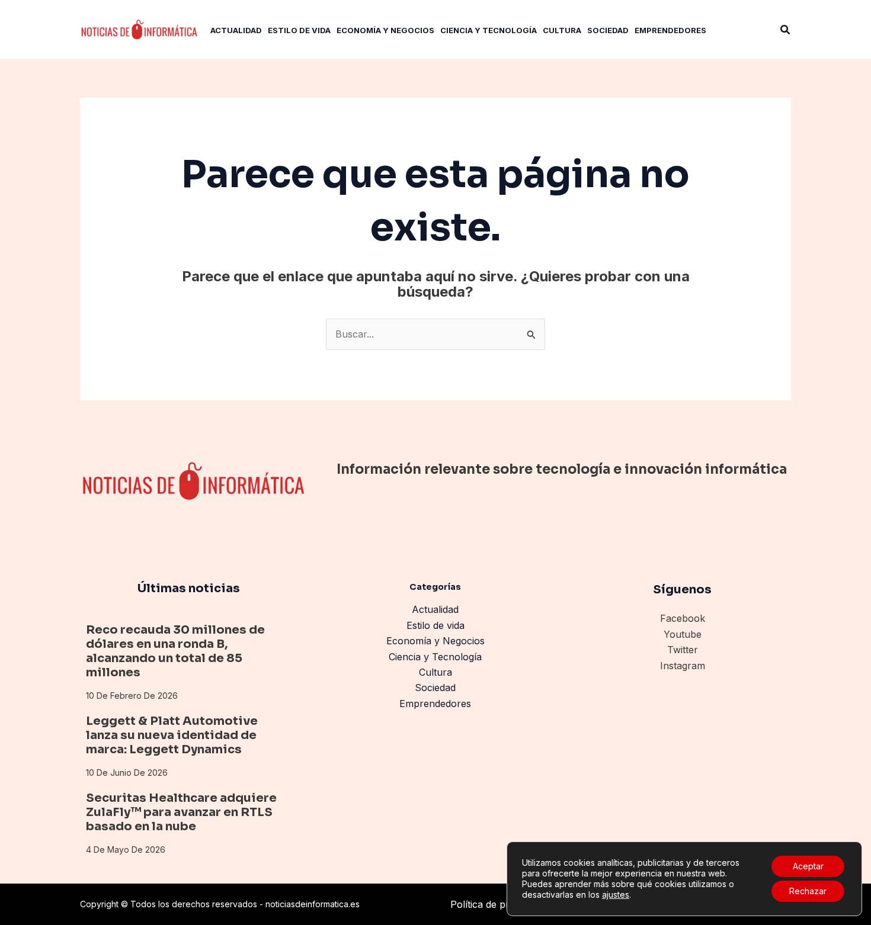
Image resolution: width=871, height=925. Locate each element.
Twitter (682, 650)
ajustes (615, 894)
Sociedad (435, 687)
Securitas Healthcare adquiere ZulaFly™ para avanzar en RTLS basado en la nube (181, 812)
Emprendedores (435, 703)
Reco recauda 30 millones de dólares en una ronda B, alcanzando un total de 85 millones (175, 651)
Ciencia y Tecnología (435, 657)
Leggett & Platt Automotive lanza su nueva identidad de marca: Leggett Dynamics (172, 735)
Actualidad (435, 609)
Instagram (682, 666)
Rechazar (808, 891)
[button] (785, 30)
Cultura (435, 672)
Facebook (682, 618)
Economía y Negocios (435, 641)
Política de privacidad (497, 904)
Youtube (683, 634)
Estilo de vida (435, 625)
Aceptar (808, 866)
